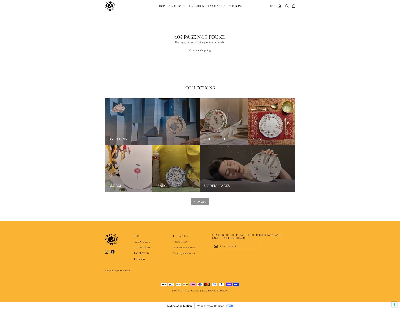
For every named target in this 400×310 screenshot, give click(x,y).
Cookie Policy (180, 241)
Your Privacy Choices (210, 306)
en (272, 5)
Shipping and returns (184, 253)
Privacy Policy (180, 236)
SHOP (161, 5)
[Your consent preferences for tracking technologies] (395, 305)
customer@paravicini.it (117, 270)
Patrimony (235, 5)
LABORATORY (216, 5)
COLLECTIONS (196, 5)
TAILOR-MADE (176, 5)
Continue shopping (200, 50)
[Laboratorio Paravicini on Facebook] (113, 251)
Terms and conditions (184, 247)
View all (200, 201)
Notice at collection (179, 306)
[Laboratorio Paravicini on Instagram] (106, 251)
